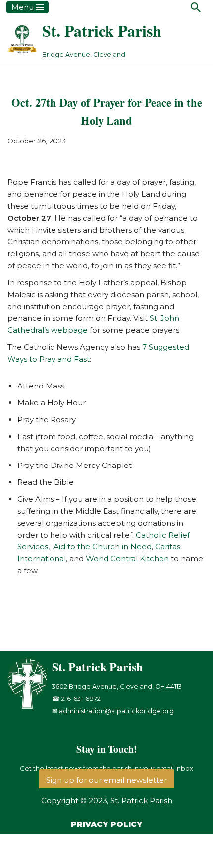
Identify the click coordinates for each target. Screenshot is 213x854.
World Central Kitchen (127, 558)
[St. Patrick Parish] (29, 706)
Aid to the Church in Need (102, 546)
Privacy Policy (106, 824)
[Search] (196, 7)
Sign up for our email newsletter (106, 780)
